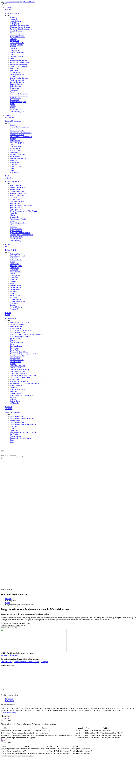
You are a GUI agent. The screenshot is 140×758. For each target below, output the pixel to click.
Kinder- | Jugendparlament (19, 223)
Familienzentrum (15, 209)
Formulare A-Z (15, 76)
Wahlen (12, 108)
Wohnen (12, 92)
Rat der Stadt (14, 100)
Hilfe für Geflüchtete (17, 33)
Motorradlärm (14, 379)
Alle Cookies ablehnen (9, 756)
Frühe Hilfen (14, 197)
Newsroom (13, 17)
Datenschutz (9, 701)
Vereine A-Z (14, 309)
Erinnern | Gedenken (17, 56)
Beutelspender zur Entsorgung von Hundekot (25, 383)
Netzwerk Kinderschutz (18, 187)
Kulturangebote (15, 254)
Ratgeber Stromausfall (17, 37)
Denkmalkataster (15, 362)
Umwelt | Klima (15, 368)
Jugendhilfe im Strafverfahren (20, 233)
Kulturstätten (14, 258)
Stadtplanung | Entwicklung (19, 322)
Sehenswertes (14, 264)
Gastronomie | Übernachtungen (20, 438)
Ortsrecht (13, 106)
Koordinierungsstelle (17, 131)
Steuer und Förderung (17, 366)
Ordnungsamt (14, 88)
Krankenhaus (14, 162)
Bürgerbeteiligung (16, 326)
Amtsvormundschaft (17, 195)
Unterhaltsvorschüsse (17, 201)
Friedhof (13, 168)
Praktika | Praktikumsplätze (19, 66)
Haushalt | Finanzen (16, 45)
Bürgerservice (14, 68)
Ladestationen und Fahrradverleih (21, 395)
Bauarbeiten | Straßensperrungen (21, 29)
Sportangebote (15, 276)
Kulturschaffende (16, 260)
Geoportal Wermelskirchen (19, 96)
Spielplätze (13, 297)
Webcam (13, 47)
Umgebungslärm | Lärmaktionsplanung (23, 375)
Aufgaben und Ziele (17, 360)
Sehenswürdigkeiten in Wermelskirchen (23, 432)
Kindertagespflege (16, 207)
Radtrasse (13, 397)
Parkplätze (13, 387)
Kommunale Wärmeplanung (19, 370)
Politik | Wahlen (15, 98)
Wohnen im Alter (15, 148)
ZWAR (12, 145)
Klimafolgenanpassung (17, 371)
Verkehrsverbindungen (17, 389)
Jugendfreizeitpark (16, 229)
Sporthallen (14, 279)
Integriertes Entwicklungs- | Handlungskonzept (26, 334)
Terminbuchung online (17, 80)
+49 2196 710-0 (6, 662)
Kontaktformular (21, 662)
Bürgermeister (14, 41)
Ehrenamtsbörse (15, 129)
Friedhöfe (13, 170)
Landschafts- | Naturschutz (19, 373)
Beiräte (12, 104)
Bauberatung (14, 348)
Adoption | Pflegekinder (18, 193)
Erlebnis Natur (15, 289)
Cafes (12, 442)
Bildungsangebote (16, 266)
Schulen (12, 215)
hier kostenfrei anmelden (9, 655)
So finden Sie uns (33, 662)
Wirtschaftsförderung (17, 422)
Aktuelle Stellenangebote (18, 60)
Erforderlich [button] (5, 718)
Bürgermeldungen (16, 84)
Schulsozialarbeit (15, 225)
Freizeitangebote (15, 239)
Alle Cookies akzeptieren (25, 756)
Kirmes (12, 305)
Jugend (12, 221)
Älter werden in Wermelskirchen (21, 137)
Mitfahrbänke (14, 403)
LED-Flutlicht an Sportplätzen (20, 377)
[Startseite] (18, 2)
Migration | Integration (17, 154)
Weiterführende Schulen (18, 219)
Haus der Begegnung (17, 143)
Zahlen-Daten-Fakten (17, 43)
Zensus (12, 54)
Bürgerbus (13, 391)
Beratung (13, 139)
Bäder (12, 283)
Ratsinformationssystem (18, 102)
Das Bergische (15, 434)
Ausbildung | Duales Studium (20, 62)
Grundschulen (14, 217)
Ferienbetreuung (15, 241)
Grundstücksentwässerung (19, 381)
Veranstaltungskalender (18, 301)
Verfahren (13, 364)
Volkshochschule (15, 272)
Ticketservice (14, 303)
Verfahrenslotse (15, 199)
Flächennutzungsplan (17, 324)
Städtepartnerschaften (17, 52)
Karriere (12, 58)
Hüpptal (12, 340)
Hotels (12, 440)
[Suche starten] (22, 456)
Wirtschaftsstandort (16, 416)
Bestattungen (14, 172)
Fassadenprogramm (16, 342)
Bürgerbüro (14, 70)
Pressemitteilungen (16, 21)
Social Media (14, 23)
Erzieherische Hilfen (17, 191)
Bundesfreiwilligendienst (18, 64)
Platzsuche (13, 213)
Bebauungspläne (15, 328)
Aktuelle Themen (16, 31)
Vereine (12, 262)
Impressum (9, 699)
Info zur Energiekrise (17, 35)
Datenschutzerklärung (8, 712)
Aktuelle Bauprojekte (17, 356)
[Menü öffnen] (2, 4)
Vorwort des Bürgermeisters (19, 127)
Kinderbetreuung (15, 203)
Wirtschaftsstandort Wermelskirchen (22, 418)
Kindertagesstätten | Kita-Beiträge (21, 205)
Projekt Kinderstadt (16, 237)
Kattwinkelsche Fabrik (17, 256)
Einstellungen (6, 716)
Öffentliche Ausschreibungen (20, 27)
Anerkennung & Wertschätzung (21, 133)
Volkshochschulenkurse (18, 158)
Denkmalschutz (15, 358)
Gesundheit (14, 160)
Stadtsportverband (16, 285)
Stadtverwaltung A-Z (17, 112)
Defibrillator (14, 164)
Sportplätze (13, 281)
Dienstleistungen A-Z (17, 74)
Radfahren (13, 291)
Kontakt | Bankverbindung (19, 78)
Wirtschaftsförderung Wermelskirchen (23, 424)
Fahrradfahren (14, 430)
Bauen (12, 344)
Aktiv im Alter (15, 141)
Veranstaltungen (15, 299)
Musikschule (14, 270)
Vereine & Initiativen (17, 135)
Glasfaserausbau (15, 420)
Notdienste (13, 49)
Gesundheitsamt (15, 166)
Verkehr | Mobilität (16, 385)
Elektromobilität (15, 393)
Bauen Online (14, 350)
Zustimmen (7, 720)
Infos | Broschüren (16, 150)
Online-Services (15, 86)
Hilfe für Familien (16, 185)
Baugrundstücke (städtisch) (19, 352)
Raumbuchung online (17, 82)
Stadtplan (13, 399)
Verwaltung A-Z (15, 110)
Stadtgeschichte (15, 50)
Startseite (8, 599)
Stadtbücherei (14, 268)
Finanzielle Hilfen (16, 146)
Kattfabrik (13, 227)
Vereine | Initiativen (16, 307)
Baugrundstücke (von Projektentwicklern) (24, 354)
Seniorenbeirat (15, 152)
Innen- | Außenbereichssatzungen (21, 330)
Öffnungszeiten (15, 72)
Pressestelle (14, 19)
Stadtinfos (13, 39)
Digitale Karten (15, 401)
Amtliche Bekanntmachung (19, 25)
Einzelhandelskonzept (17, 332)
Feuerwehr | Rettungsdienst (19, 94)
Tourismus (13, 426)
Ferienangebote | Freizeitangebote (21, 235)
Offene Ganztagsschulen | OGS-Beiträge (24, 211)
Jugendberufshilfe (16, 231)
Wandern (13, 293)
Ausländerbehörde (16, 156)
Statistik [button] (3, 740)
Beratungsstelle (15, 189)
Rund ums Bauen (16, 346)
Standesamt (14, 90)
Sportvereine (14, 277)
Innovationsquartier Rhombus (20, 336)
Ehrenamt (13, 125)
